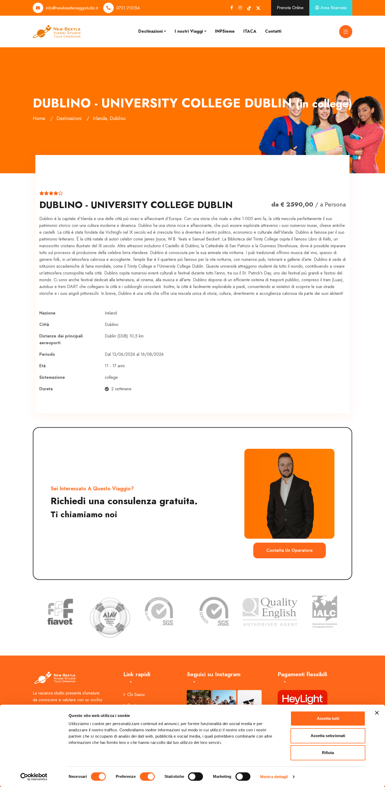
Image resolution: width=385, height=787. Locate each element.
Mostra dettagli (274, 776)
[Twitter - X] (258, 8)
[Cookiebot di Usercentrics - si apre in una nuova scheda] (34, 777)
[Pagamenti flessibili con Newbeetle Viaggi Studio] (302, 699)
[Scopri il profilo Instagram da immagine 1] (199, 702)
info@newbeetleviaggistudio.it (72, 8)
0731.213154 (128, 8)
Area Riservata (332, 8)
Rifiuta (328, 752)
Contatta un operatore (289, 550)
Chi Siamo (136, 695)
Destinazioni (150, 31)
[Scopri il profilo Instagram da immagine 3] (250, 702)
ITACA (249, 31)
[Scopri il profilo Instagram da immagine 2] (224, 702)
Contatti (273, 31)
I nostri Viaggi (189, 31)
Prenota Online (290, 8)
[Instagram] (240, 7)
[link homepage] (55, 677)
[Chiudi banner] (377, 713)
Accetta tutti (328, 718)
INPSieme (225, 31)
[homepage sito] (56, 31)
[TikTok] (249, 8)
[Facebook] (231, 7)
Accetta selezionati (328, 735)
